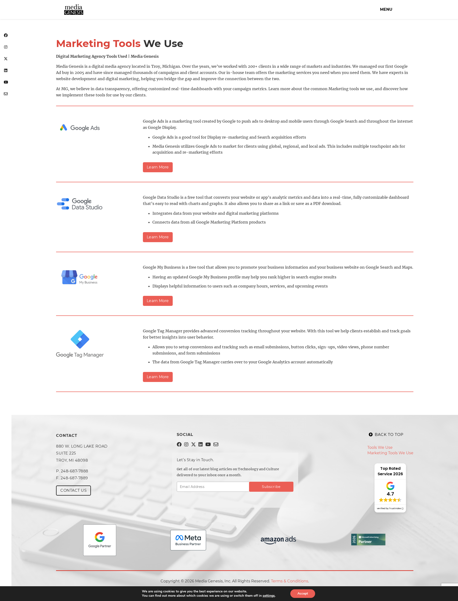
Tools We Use (380, 447)
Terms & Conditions (289, 581)
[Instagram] (6, 47)
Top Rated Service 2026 (390, 471)
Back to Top (389, 434)
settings (269, 596)
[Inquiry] (6, 94)
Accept (302, 593)
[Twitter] (6, 59)
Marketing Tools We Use (390, 453)
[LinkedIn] (6, 71)
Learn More (158, 167)
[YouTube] (6, 82)
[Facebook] (6, 36)
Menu (386, 9)
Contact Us (73, 490)
